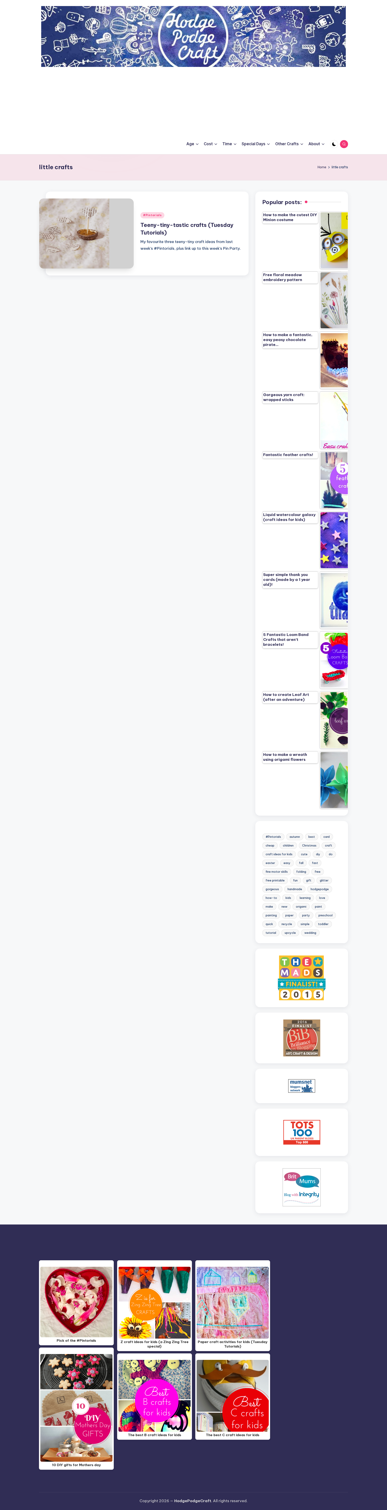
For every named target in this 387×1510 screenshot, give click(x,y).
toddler (323, 924)
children (288, 845)
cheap (270, 845)
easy (287, 863)
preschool (325, 915)
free (317, 871)
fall (301, 863)
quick (269, 924)
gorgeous (272, 889)
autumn (295, 836)
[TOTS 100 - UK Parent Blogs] (301, 1132)
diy (318, 854)
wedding (310, 932)
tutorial (271, 932)
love (322, 898)
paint (318, 906)
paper (289, 915)
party (306, 915)
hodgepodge (320, 889)
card (326, 836)
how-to (271, 898)
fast (315, 863)
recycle (287, 924)
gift (308, 880)
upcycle (290, 932)
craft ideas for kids (279, 854)
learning (305, 898)
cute (304, 854)
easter (270, 863)
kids (288, 898)
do (331, 854)
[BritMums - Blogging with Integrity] (302, 1187)
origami (301, 906)
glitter (324, 880)
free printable (275, 880)
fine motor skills (277, 871)
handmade (295, 889)
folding (301, 871)
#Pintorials (152, 215)
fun (295, 880)
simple (305, 924)
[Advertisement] (193, 100)
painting (271, 915)
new (284, 906)
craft (328, 845)
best (311, 836)
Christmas (309, 845)
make (269, 906)
